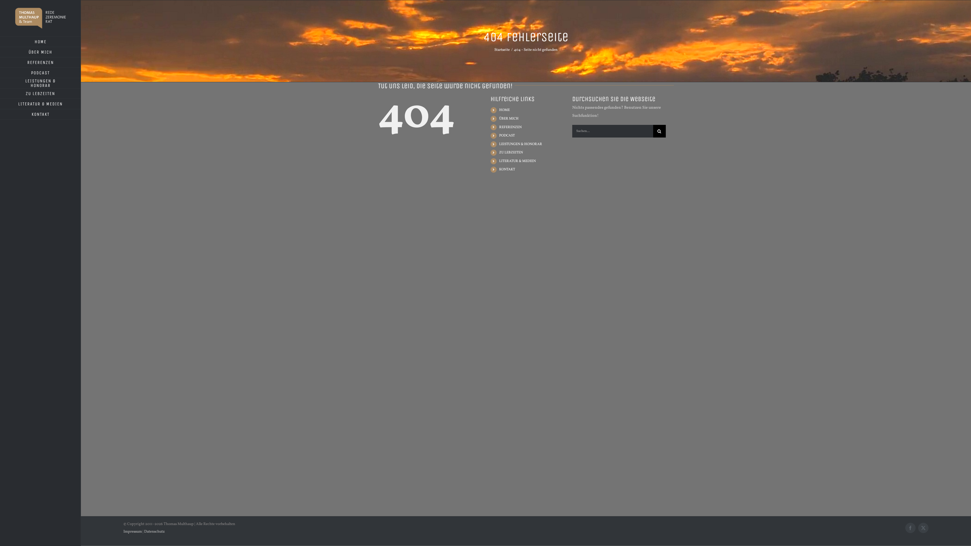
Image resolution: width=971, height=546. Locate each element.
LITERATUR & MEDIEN (517, 161)
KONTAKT (507, 169)
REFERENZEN (510, 127)
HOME (504, 110)
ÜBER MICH (509, 118)
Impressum (132, 531)
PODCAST (507, 135)
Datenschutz (154, 531)
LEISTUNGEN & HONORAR (520, 144)
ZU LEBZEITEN (511, 152)
